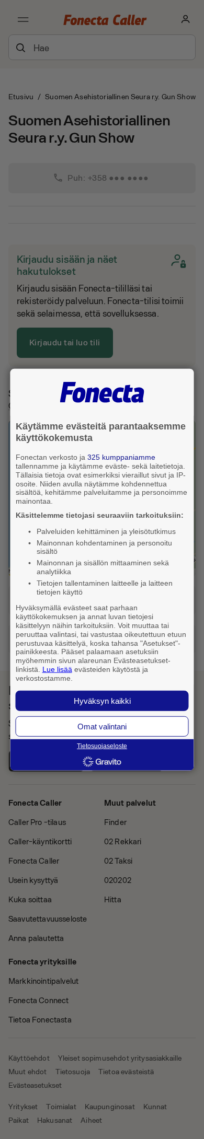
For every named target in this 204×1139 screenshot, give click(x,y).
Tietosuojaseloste (102, 746)
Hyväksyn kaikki (102, 700)
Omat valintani (102, 726)
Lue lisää (57, 669)
